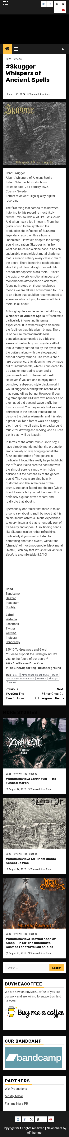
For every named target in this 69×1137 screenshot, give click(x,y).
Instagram (12, 603)
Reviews (17, 59)
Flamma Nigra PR (16, 1103)
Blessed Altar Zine (40, 94)
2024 (8, 59)
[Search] (63, 49)
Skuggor (53, 678)
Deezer (11, 598)
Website (11, 619)
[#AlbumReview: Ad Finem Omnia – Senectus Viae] (34, 823)
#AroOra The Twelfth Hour (15, 693)
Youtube (11, 633)
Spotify (11, 607)
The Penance (30, 773)
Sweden (11, 682)
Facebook (12, 624)
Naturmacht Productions (20, 678)
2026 (8, 773)
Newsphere (54, 1128)
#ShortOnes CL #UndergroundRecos (48, 693)
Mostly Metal (14, 1096)
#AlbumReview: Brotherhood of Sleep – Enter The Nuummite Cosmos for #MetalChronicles (31, 943)
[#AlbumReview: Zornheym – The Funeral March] (34, 743)
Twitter (10, 628)
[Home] (7, 49)
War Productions (16, 1089)
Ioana (55, 674)
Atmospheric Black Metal (35, 674)
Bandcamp (13, 593)
